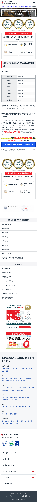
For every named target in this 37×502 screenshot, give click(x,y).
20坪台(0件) (5, 232)
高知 (15, 414)
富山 (11, 387)
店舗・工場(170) (7, 289)
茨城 (2, 378)
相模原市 (22, 380)
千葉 (27, 378)
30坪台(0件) (5, 237)
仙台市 (25, 368)
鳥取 (2, 406)
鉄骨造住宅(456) (7, 273)
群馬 (11, 378)
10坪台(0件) (5, 228)
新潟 (2, 387)
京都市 (15, 397)
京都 (11, 397)
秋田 (30, 368)
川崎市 (17, 380)
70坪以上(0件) (6, 254)
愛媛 (11, 414)
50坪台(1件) (5, 245)
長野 (29, 387)
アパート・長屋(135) (8, 281)
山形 (2, 371)
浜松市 (11, 390)
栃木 (7, 378)
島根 (7, 406)
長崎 (22, 421)
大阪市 (24, 397)
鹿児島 (12, 423)
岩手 (17, 368)
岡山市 (15, 406)
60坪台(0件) (5, 249)
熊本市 (30, 421)
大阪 (20, 397)
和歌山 (16, 399)
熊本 (26, 421)
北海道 (3, 368)
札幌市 (7, 368)
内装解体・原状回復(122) (10, 294)
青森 (13, 368)
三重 (2, 397)
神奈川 (8, 380)
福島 (7, 371)
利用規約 (12, 493)
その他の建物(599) (7, 298)
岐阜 (33, 387)
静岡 (2, 390)
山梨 (24, 387)
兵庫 (2, 399)
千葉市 (31, 378)
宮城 (21, 368)
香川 (7, 414)
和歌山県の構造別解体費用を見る (12, 258)
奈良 (11, 399)
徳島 (2, 414)
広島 (20, 406)
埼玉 (15, 378)
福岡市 (12, 421)
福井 (20, 387)
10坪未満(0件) (6, 224)
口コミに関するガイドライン (13, 496)
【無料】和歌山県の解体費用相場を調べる (18, 144)
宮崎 (7, 423)
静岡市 (6, 390)
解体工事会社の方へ (26, 496)
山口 (29, 406)
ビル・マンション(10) (9, 285)
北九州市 (6, 421)
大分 (2, 423)
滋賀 (7, 397)
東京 (2, 380)
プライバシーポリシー (21, 493)
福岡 (2, 421)
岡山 (11, 406)
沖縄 (17, 423)
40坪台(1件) (5, 241)
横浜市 (12, 380)
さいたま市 (20, 378)
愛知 (16, 390)
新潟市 (6, 387)
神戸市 (6, 399)
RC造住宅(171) (6, 277)
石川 (16, 387)
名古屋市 (20, 390)
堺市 (28, 397)
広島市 (24, 406)
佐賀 (18, 421)
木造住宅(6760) (6, 268)
